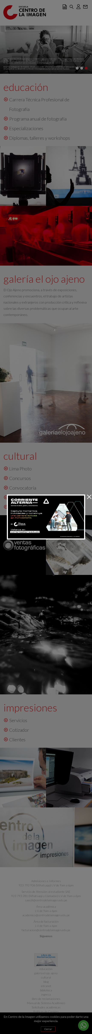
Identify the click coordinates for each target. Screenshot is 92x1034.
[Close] (89, 497)
